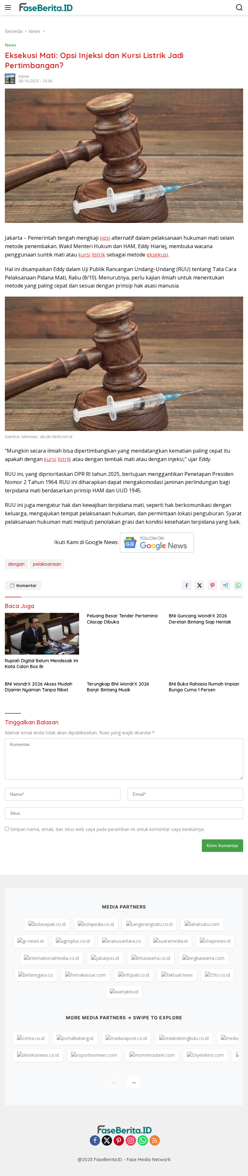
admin (23, 76)
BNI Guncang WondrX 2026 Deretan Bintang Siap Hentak (200, 619)
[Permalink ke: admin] (10, 78)
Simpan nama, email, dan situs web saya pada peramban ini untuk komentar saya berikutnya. (107, 829)
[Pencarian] (239, 7)
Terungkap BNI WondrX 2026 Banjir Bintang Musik (118, 687)
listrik (98, 254)
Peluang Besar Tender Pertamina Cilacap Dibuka (122, 619)
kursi (84, 254)
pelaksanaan (47, 564)
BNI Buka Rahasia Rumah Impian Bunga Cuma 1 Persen (204, 687)
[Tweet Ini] (199, 585)
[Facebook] (95, 1141)
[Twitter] (107, 1141)
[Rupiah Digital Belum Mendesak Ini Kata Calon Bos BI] (42, 634)
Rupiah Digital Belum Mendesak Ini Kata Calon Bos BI (41, 663)
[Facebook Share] (186, 585)
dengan (16, 564)
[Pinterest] (119, 1141)
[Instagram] (131, 1141)
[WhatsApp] (143, 1141)
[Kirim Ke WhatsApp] (238, 585)
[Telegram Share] (225, 585)
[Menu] (9, 7)
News (10, 45)
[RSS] (155, 1141)
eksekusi (157, 254)
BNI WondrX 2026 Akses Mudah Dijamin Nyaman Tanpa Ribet (38, 687)
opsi (105, 237)
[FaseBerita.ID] (44, 7)
